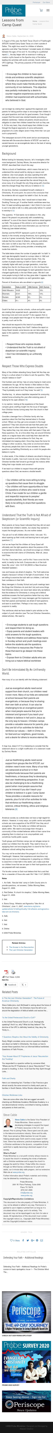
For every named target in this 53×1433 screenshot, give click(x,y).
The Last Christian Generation (21, 950)
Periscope (36, 2)
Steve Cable (10, 1115)
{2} (43, 185)
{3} (14, 210)
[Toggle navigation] (48, 10)
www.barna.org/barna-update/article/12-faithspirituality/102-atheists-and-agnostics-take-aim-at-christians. (25, 909)
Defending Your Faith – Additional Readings (23, 1257)
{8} (16, 809)
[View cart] (41, 10)
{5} (42, 390)
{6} (27, 399)
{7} (12, 540)
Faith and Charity (8, 1078)
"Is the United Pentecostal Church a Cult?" (19, 1017)
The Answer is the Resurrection (21, 947)
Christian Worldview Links (12, 1095)
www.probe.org (18, 1172)
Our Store (46, 2)
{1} (8, 54)
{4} (42, 282)
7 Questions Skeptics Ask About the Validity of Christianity (25, 1037)
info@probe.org (26, 1192)
